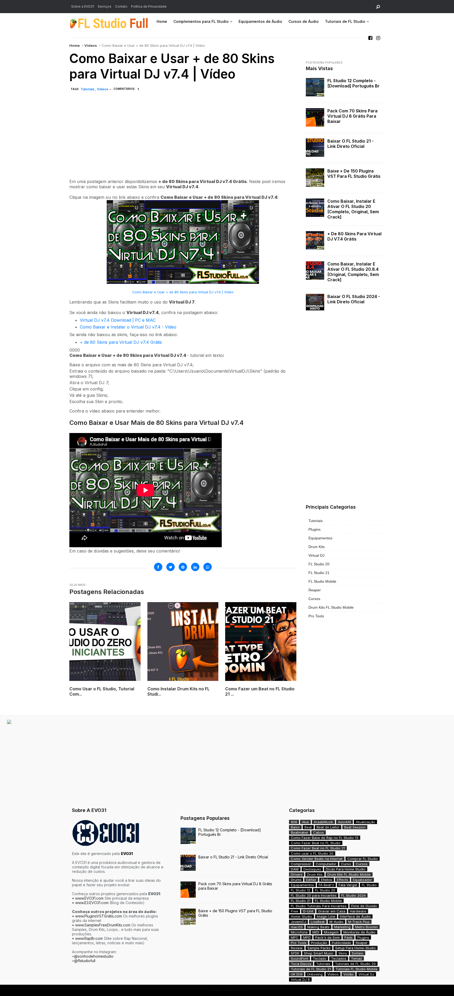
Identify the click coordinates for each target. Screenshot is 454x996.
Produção (319, 943)
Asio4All (344, 822)
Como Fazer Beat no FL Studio (315, 843)
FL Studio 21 (318, 573)
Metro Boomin (366, 927)
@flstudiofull (84, 960)
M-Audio (336, 922)
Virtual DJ (316, 555)
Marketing (342, 927)
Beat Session (354, 827)
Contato (121, 6)
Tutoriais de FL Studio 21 (311, 969)
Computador (326, 864)
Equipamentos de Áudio (260, 21)
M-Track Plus (359, 922)
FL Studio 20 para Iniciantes (314, 895)
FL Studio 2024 (353, 895)
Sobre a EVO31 (82, 6)
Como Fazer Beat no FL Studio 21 (318, 848)
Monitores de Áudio (359, 932)
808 (294, 822)
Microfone (299, 932)
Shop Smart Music (319, 953)
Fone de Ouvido (364, 906)
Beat (308, 827)
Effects (342, 880)
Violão (348, 974)
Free (294, 911)
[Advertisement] (183, 141)
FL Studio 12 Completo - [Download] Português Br (353, 83)
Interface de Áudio (355, 916)
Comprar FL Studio (362, 859)
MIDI (315, 932)
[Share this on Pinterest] (183, 567)
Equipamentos (320, 538)
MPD (307, 937)
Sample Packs (319, 948)
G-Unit (308, 911)
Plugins (314, 529)
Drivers (296, 874)
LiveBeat (318, 922)
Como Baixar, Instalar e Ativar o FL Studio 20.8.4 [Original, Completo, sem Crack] (353, 271)
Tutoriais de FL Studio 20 (355, 964)
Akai (305, 822)
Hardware (358, 911)
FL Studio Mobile (322, 581)
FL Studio (369, 885)
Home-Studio (301, 916)
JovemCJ (298, 922)
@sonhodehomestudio (93, 956)
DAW (295, 869)
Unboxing (315, 974)
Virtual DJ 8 (300, 979)
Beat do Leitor (328, 827)
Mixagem (331, 932)
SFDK (295, 953)
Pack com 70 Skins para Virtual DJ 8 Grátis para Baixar (352, 116)
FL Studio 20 (318, 564)
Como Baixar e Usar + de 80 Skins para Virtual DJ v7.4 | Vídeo (183, 292)
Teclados (338, 958)
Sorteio (357, 953)
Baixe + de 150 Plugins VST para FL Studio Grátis (353, 173)
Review (297, 948)
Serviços (104, 6)
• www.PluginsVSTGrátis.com (97, 916)
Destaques (312, 869)
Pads (348, 937)
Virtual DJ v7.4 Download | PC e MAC (118, 320)
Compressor (301, 864)
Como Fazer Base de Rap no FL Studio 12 (324, 838)
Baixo (295, 827)
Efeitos (326, 880)
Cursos (314, 599)
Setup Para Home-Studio (355, 948)
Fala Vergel (348, 885)
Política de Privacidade (149, 6)
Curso (346, 864)
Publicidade (341, 943)
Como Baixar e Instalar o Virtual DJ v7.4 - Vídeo (128, 327)
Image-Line (326, 916)
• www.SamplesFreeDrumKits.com (101, 925)
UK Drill (296, 974)
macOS (297, 927)
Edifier (311, 880)
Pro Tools (316, 616)
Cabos (318, 832)
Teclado (319, 958)
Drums (296, 880)
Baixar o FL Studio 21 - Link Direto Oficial (350, 143)
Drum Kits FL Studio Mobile (331, 607)
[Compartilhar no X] (170, 567)
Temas (356, 958)
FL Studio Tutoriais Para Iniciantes (319, 906)
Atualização (365, 822)
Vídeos (90, 45)
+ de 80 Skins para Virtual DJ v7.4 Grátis (121, 342)
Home (162, 21)
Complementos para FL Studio (201, 21)
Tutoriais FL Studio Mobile (357, 969)
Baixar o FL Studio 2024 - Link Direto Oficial (353, 299)
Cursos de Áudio (303, 21)
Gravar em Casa (331, 911)
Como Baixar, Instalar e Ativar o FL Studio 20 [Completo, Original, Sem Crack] (353, 209)
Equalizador (362, 880)
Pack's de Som (327, 937)
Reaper (314, 590)
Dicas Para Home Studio (345, 869)
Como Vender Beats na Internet (317, 859)
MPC (294, 937)
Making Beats (318, 927)
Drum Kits (316, 547)
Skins (342, 953)
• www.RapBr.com (87, 938)
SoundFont (299, 958)
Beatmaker (299, 832)
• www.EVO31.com (88, 898)
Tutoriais (88, 89)
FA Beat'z (326, 885)
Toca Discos (301, 964)
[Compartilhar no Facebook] (158, 567)
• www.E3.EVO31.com (90, 902)
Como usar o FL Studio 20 (312, 853)
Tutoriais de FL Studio (345, 21)
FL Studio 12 (300, 890)
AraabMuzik (323, 822)
